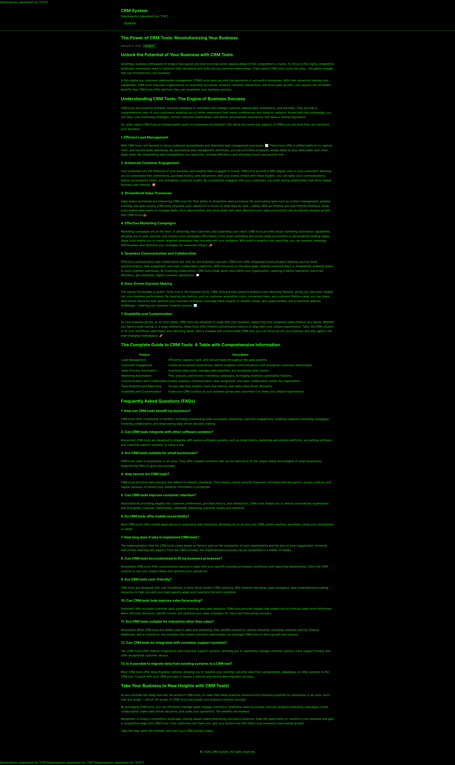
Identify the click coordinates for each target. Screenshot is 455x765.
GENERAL (130, 23)
